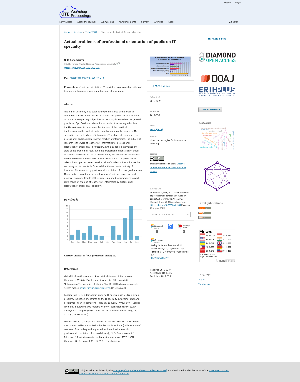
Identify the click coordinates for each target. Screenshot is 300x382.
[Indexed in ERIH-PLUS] (217, 96)
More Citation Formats (163, 214)
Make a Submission (210, 109)
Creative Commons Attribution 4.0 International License (168, 167)
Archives (158, 21)
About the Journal (86, 21)
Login (238, 2)
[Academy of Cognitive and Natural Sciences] (217, 190)
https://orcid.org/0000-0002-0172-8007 (82, 67)
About (171, 21)
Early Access (65, 21)
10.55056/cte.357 (160, 257)
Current (145, 21)
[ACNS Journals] (217, 61)
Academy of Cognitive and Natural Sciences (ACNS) (140, 370)
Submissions (107, 21)
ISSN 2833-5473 (217, 38)
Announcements (127, 21)
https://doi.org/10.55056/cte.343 (87, 77)
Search (234, 21)
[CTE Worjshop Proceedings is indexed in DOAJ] (217, 83)
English (202, 279)
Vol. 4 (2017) (91, 32)
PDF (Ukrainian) (162, 86)
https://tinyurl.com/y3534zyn (95, 287)
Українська (204, 284)
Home (67, 32)
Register (228, 2)
